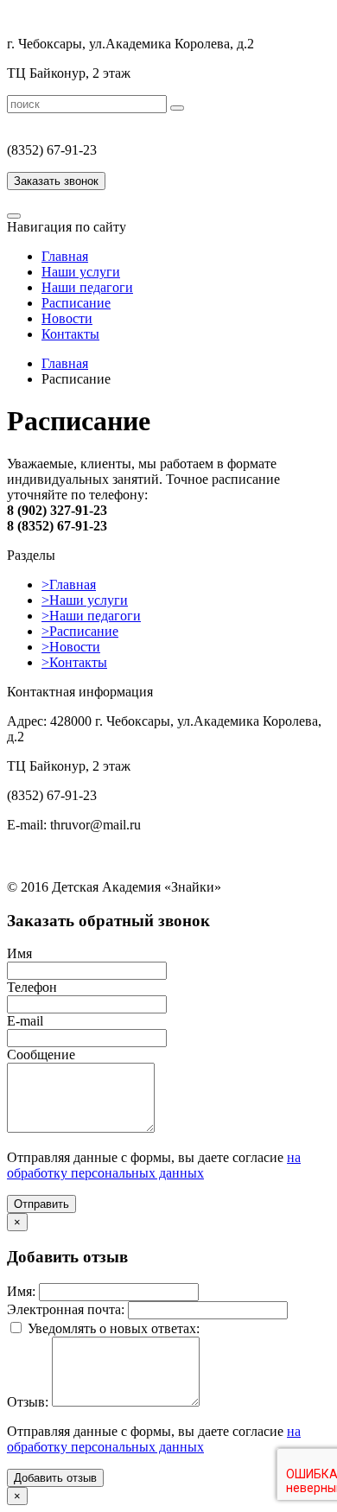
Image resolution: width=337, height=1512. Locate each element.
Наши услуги (80, 271)
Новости (66, 318)
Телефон (32, 987)
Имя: (21, 1291)
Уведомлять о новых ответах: (114, 1328)
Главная (64, 256)
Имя (19, 953)
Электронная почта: (65, 1309)
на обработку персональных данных (154, 1165)
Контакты (70, 334)
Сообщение (41, 1054)
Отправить (41, 1204)
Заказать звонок (56, 181)
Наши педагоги (87, 287)
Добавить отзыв (55, 1477)
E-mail (25, 1020)
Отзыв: (27, 1401)
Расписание (76, 302)
